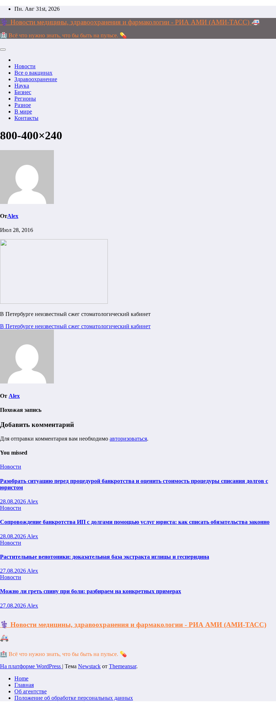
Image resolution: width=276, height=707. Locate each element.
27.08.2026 (13, 571)
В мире (23, 111)
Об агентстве (30, 691)
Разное (22, 105)
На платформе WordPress (31, 666)
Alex (12, 216)
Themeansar (122, 666)
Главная (24, 685)
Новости (25, 66)
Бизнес (22, 92)
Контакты (26, 118)
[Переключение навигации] (3, 49)
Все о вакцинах (33, 73)
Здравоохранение (35, 79)
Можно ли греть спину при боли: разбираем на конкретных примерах (90, 591)
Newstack (89, 666)
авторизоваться (128, 439)
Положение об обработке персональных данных (73, 698)
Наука (21, 86)
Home (21, 678)
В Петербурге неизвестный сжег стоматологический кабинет (75, 326)
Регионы (25, 99)
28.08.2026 (13, 501)
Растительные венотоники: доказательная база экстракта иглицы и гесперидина (104, 557)
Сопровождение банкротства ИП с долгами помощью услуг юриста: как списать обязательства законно (135, 522)
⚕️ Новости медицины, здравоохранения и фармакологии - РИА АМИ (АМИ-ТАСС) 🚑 (130, 22)
